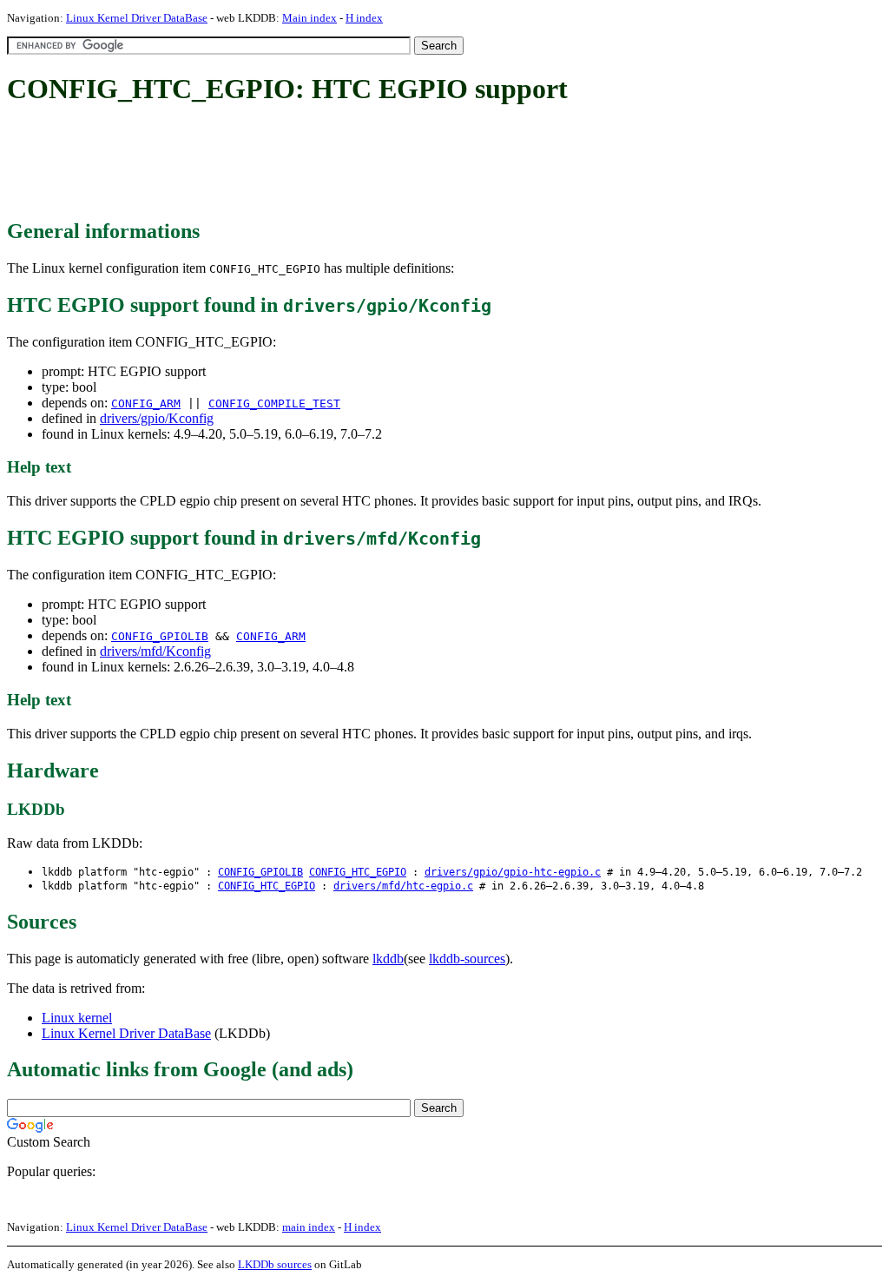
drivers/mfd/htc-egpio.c (403, 886)
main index (308, 1226)
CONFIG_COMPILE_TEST (274, 403)
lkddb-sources (467, 958)
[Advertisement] (323, 163)
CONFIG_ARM (146, 403)
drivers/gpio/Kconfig (157, 418)
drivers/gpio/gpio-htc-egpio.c (513, 872)
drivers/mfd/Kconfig (155, 651)
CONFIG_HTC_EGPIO (357, 872)
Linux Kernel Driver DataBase (136, 17)
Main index (309, 17)
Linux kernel (77, 1017)
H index (364, 17)
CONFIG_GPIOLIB (159, 636)
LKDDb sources (275, 1264)
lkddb (388, 958)
